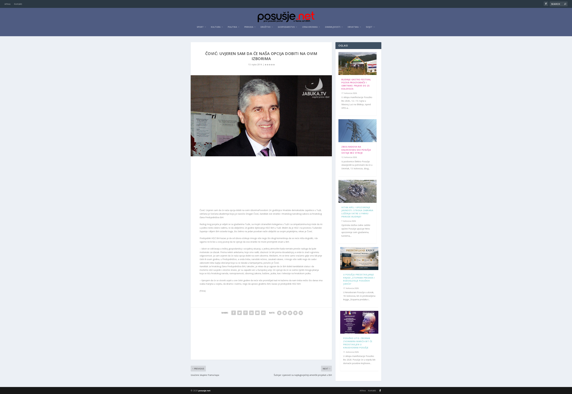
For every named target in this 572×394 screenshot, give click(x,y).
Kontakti (18, 4)
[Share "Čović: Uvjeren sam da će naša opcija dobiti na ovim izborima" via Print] (263, 313)
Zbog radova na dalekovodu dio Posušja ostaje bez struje (356, 149)
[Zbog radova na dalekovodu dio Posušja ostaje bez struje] (357, 130)
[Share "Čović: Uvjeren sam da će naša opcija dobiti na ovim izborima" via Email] (257, 313)
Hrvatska (353, 27)
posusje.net (204, 390)
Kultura (215, 27)
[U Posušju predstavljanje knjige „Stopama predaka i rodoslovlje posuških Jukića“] (359, 258)
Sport (200, 27)
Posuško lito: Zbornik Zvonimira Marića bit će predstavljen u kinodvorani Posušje (357, 343)
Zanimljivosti (332, 27)
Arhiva (7, 4)
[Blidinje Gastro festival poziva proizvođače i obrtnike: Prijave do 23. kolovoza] (357, 63)
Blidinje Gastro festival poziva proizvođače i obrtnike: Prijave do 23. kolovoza (356, 84)
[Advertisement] (261, 183)
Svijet (369, 27)
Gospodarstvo (286, 27)
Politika (232, 27)
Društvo (266, 27)
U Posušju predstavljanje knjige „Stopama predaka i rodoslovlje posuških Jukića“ (359, 279)
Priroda (248, 27)
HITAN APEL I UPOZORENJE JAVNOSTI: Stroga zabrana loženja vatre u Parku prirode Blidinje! (357, 212)
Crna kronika (310, 27)
